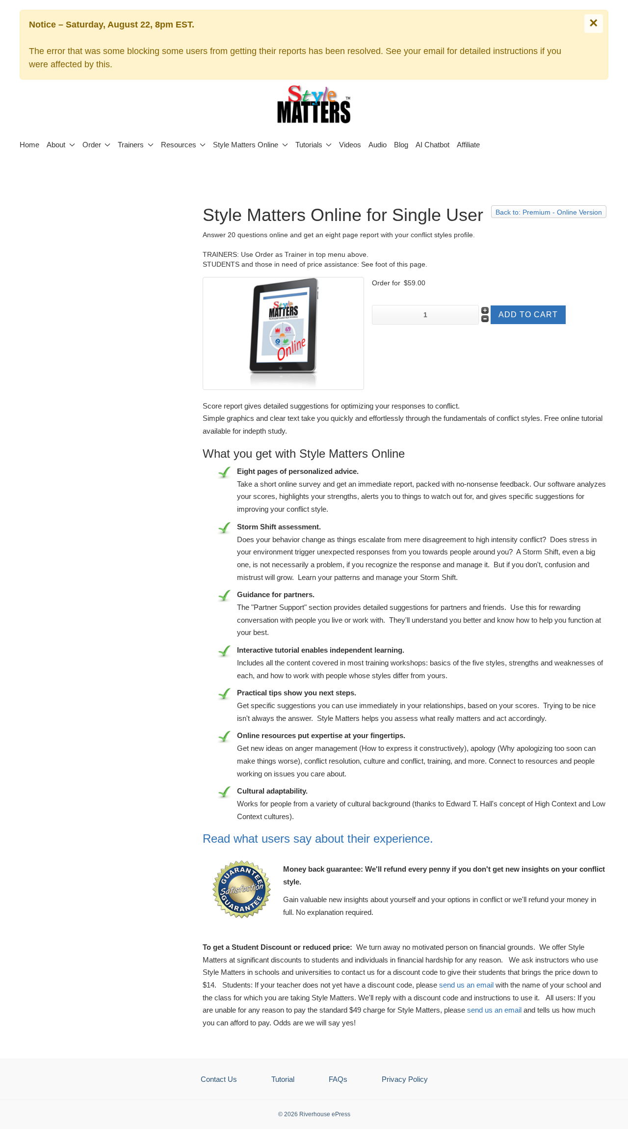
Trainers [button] (131, 144)
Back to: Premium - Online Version (549, 212)
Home (29, 144)
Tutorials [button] (308, 144)
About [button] (56, 144)
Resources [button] (178, 144)
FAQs (338, 1079)
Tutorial (282, 1079)
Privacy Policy (405, 1079)
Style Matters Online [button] (245, 144)
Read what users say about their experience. (318, 838)
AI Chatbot (432, 144)
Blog (401, 144)
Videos (350, 144)
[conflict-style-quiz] (283, 332)
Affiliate (468, 144)
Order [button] (91, 144)
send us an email (466, 985)
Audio (377, 144)
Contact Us (219, 1079)
